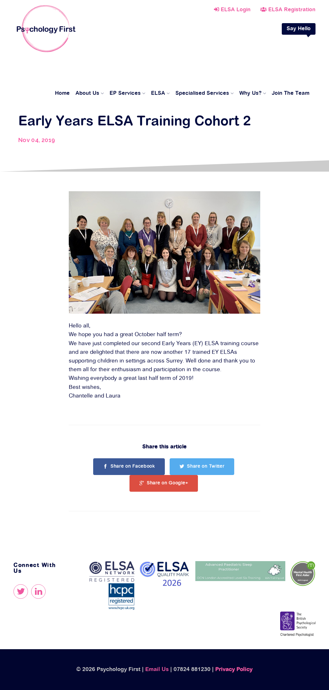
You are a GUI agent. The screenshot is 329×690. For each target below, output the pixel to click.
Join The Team (290, 93)
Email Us (157, 669)
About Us (87, 93)
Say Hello (299, 28)
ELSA (158, 93)
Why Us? (250, 93)
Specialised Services (202, 93)
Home (62, 93)
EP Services (125, 93)
